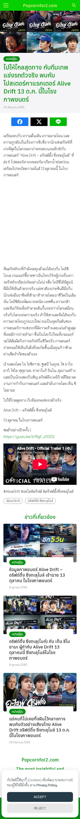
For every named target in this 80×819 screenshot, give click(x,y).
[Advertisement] (40, 222)
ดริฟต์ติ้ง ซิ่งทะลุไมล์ (40, 501)
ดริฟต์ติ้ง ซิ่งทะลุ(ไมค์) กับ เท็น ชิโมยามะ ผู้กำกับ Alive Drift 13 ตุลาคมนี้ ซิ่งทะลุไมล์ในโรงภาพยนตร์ (39, 649)
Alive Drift (13, 501)
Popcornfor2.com (40, 5)
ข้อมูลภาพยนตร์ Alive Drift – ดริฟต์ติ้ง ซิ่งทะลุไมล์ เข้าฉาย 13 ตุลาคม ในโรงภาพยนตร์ (37, 575)
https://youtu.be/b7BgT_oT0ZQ (28, 436)
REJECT (40, 808)
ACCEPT (40, 797)
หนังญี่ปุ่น (11, 59)
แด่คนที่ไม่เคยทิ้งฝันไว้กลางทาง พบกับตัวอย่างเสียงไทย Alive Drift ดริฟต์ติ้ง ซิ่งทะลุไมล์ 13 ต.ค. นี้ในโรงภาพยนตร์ (39, 727)
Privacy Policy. (47, 785)
